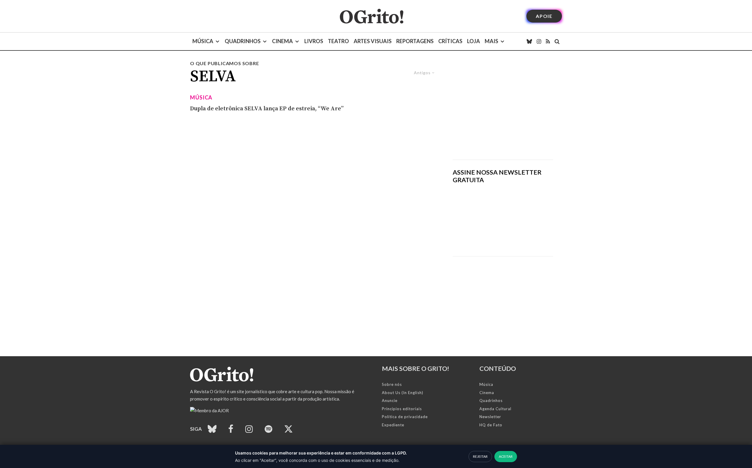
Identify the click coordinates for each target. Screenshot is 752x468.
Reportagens (415, 41)
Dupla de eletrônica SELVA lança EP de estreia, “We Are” (267, 108)
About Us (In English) (402, 392)
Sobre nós (392, 384)
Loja (473, 41)
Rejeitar (480, 456)
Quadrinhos (243, 41)
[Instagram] (538, 41)
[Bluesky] (529, 41)
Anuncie (389, 400)
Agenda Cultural (495, 408)
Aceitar (506, 456)
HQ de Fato (490, 425)
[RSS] (547, 41)
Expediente (393, 425)
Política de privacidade (405, 416)
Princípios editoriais (402, 408)
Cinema (282, 41)
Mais (491, 41)
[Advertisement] (503, 110)
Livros (313, 41)
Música (202, 41)
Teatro (338, 41)
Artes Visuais (373, 41)
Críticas (450, 41)
